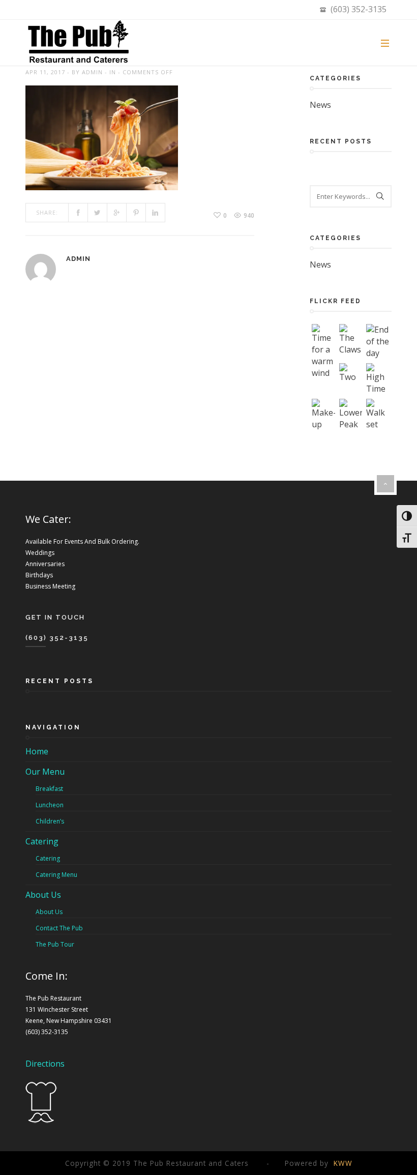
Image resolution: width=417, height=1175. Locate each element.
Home (36, 751)
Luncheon (50, 805)
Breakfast (49, 788)
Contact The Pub (59, 928)
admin (92, 72)
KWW (343, 1163)
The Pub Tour (55, 944)
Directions (45, 1063)
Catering (41, 841)
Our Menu (45, 771)
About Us (43, 894)
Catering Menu (56, 874)
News (320, 104)
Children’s (50, 821)
